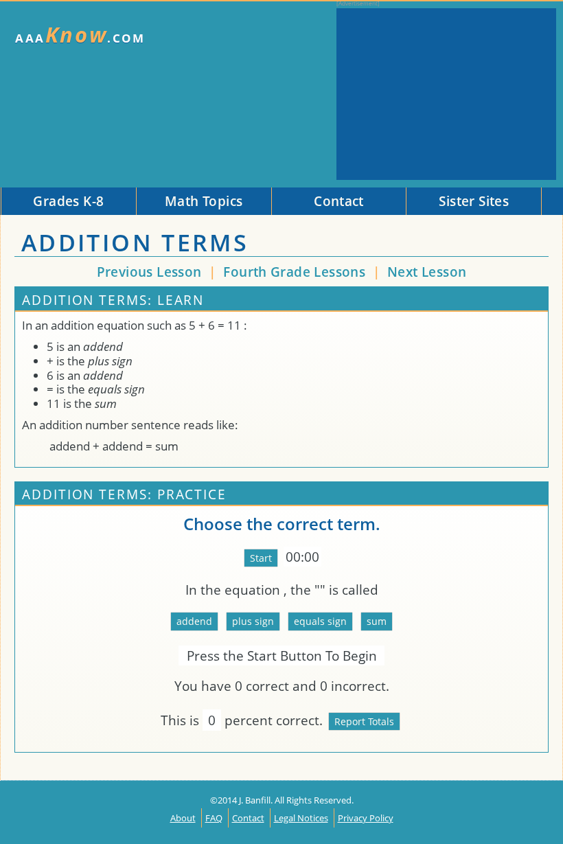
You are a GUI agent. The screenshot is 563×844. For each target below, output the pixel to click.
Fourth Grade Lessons (296, 271)
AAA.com (80, 34)
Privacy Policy (365, 818)
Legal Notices (301, 818)
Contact (248, 818)
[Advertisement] (446, 94)
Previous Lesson (149, 271)
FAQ (213, 818)
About (183, 818)
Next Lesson (426, 271)
